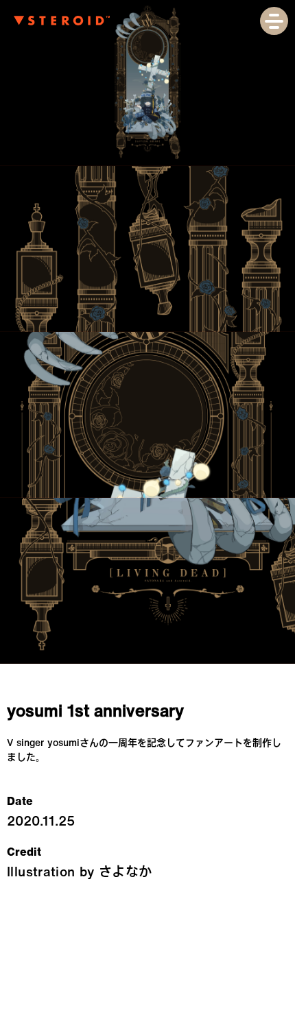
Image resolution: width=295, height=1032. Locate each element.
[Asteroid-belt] (62, 21)
